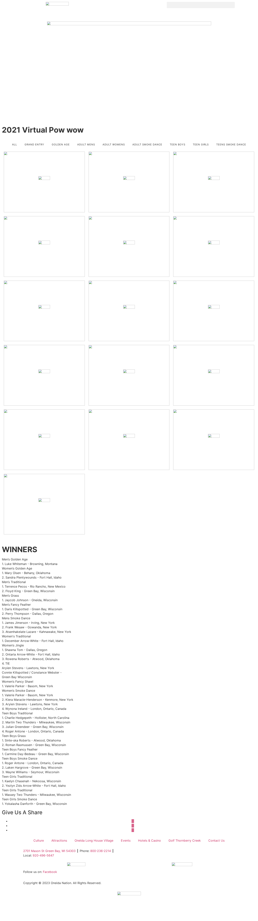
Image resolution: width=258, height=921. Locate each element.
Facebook (50, 872)
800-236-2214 (100, 851)
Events (126, 840)
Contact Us (216, 840)
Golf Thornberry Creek (184, 840)
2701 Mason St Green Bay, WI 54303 (49, 851)
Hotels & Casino (149, 840)
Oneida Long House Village (94, 840)
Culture (38, 840)
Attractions (59, 840)
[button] (201, 5)
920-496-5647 (43, 855)
